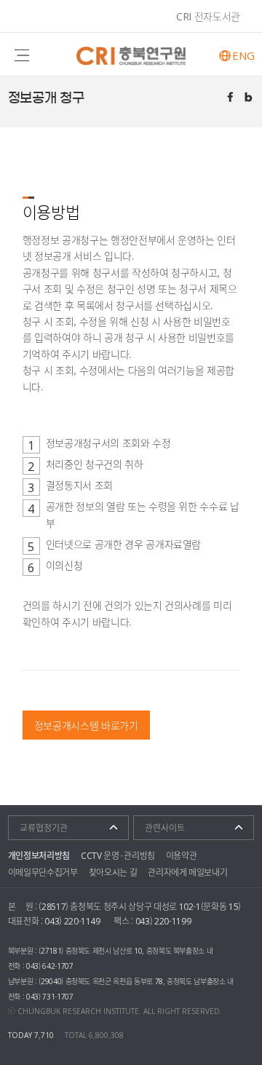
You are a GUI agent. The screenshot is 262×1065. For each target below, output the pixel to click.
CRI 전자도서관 (208, 16)
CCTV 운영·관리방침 (118, 855)
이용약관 (181, 855)
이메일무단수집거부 (43, 872)
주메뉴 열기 (21, 54)
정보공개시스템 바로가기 (86, 725)
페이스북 (231, 98)
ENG (243, 55)
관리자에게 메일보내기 (187, 872)
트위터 (249, 98)
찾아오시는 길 (113, 872)
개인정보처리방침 (39, 855)
